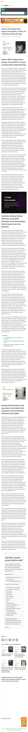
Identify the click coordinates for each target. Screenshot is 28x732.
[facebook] (2, 640)
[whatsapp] (13, 640)
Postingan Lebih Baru (5, 718)
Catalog (7, 627)
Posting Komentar (17, 36)
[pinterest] (9, 640)
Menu (3, 9)
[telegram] (17, 640)
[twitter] (6, 640)
